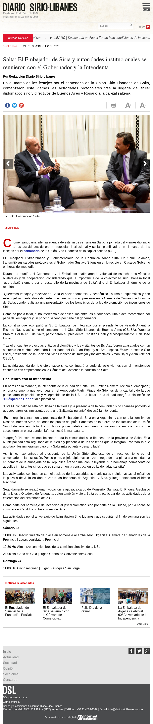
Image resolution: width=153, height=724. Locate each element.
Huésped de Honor (18, 399)
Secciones (11, 674)
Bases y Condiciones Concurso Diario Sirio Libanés (32, 705)
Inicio (7, 652)
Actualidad (11, 657)
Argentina (10, 46)
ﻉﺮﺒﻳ (142, 26)
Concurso (10, 680)
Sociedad (10, 663)
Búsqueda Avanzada (15, 697)
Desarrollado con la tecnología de (61, 717)
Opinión (8, 668)
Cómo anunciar (11, 701)
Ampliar (12, 228)
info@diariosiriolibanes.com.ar (125, 709)
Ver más (142, 624)
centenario (32, 251)
